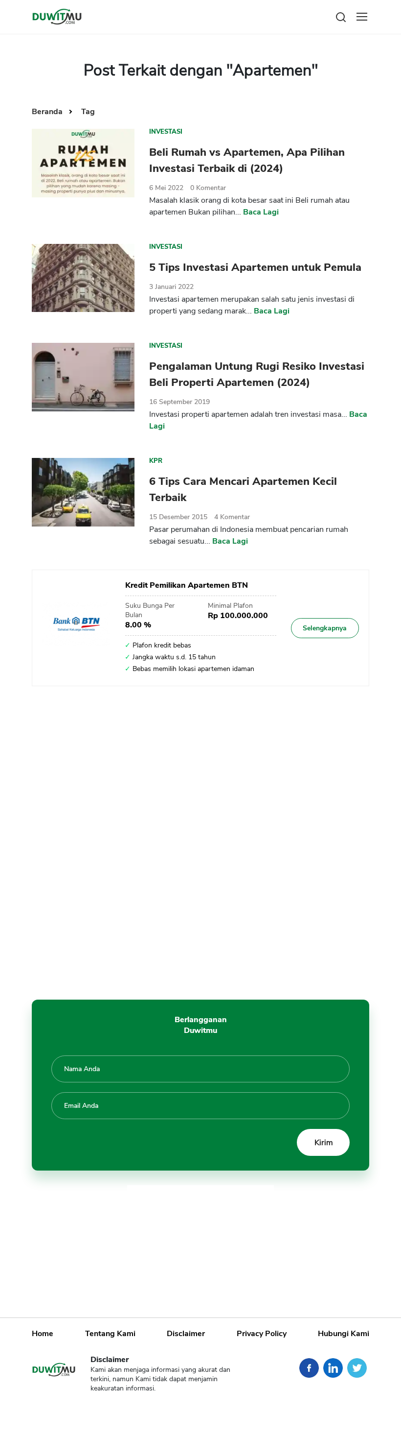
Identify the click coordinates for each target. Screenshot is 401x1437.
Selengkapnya (325, 628)
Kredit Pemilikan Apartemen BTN (186, 585)
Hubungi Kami (343, 1333)
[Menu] (362, 16)
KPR (155, 460)
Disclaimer (186, 1333)
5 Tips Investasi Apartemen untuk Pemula (255, 267)
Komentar (208, 187)
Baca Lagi (261, 212)
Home (42, 1333)
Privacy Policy (262, 1333)
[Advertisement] (200, 838)
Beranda (48, 111)
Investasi (165, 131)
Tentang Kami (110, 1333)
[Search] (341, 16)
